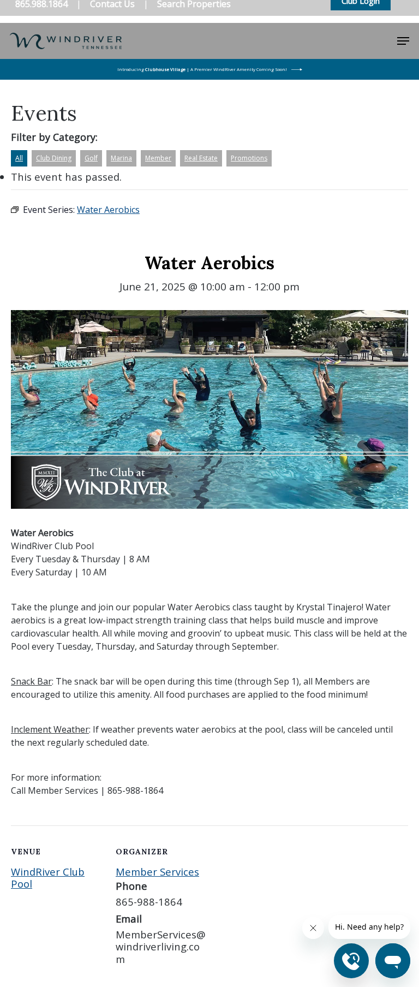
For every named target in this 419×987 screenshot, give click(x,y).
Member (158, 158)
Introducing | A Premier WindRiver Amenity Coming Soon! (202, 69)
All (19, 158)
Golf (91, 158)
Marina (121, 158)
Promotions (249, 158)
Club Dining (53, 158)
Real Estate (201, 158)
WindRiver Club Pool (48, 877)
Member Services (157, 871)
